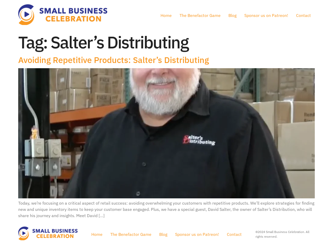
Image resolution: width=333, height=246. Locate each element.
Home (166, 15)
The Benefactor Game (200, 15)
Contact (303, 15)
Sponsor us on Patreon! (266, 15)
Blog (232, 15)
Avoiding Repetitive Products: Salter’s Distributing (113, 59)
